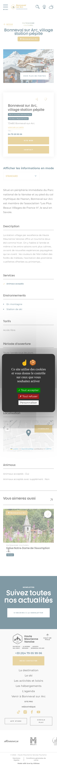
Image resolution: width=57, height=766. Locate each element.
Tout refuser (30, 396)
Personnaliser (28, 402)
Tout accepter (29, 390)
